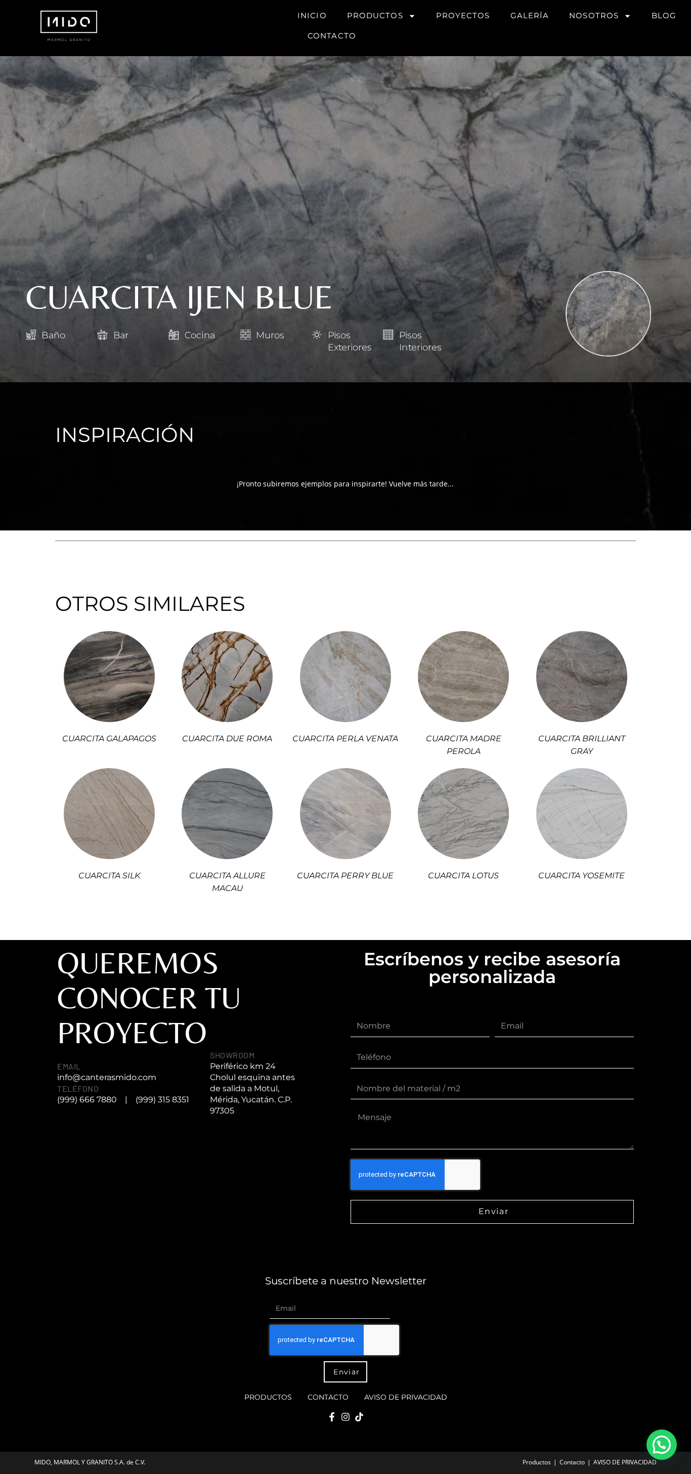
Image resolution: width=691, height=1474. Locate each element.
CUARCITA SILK (109, 875)
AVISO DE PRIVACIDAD (405, 1397)
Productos (375, 15)
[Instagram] (345, 1416)
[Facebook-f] (331, 1416)
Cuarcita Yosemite (581, 875)
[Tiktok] (359, 1416)
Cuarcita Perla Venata (345, 738)
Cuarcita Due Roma (227, 738)
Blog (664, 15)
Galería (529, 15)
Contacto (332, 35)
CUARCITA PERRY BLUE (345, 875)
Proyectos (463, 15)
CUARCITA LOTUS (463, 875)
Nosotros (594, 15)
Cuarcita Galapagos (109, 738)
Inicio (312, 15)
